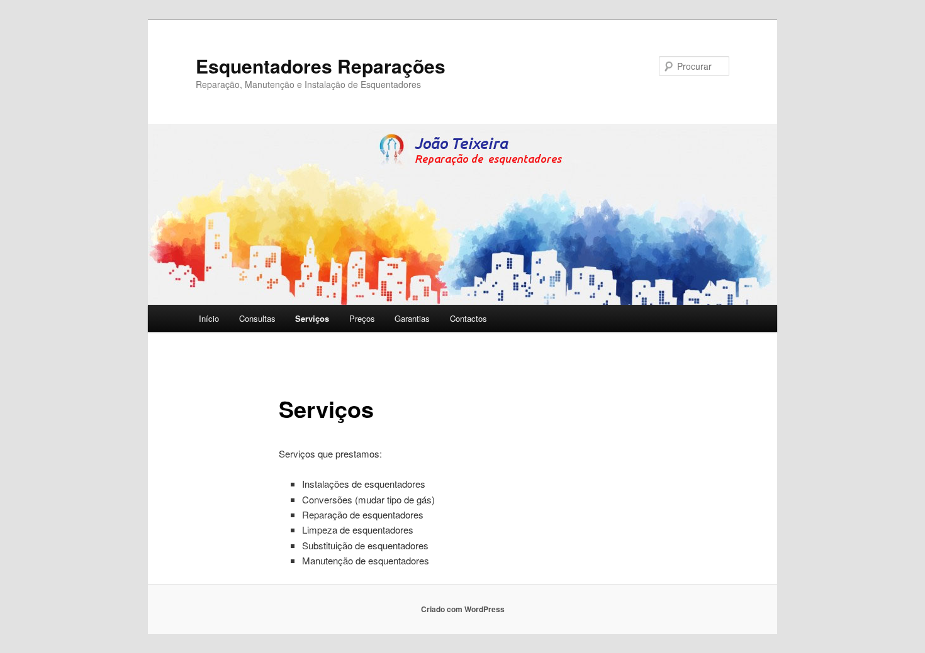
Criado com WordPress (463, 609)
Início (209, 318)
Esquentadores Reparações (321, 65)
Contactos (468, 318)
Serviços (312, 318)
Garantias (412, 318)
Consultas (257, 318)
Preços (362, 318)
